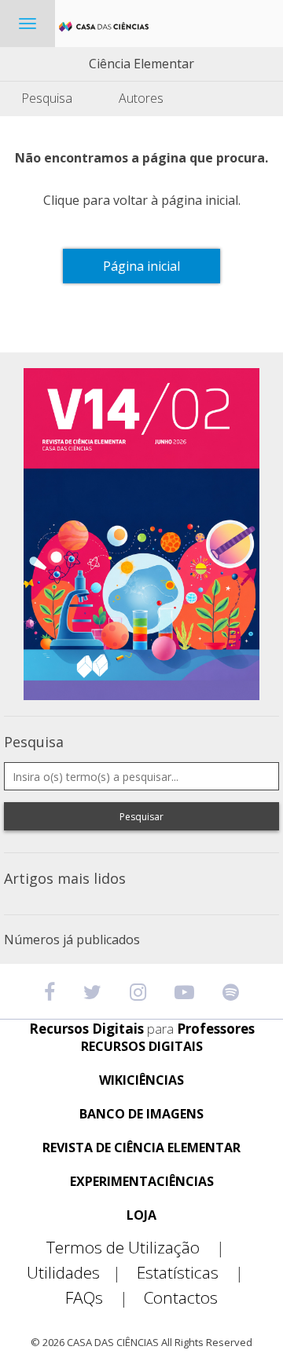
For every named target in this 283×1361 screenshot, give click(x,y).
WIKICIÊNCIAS (141, 1080)
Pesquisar (141, 816)
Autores (141, 98)
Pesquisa (46, 98)
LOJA (141, 1215)
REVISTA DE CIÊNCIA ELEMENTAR (141, 1148)
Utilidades (74, 1273)
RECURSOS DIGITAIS (142, 1047)
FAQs (96, 1298)
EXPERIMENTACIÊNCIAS (142, 1182)
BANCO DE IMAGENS (141, 1114)
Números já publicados (72, 939)
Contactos (181, 1298)
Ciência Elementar (141, 63)
